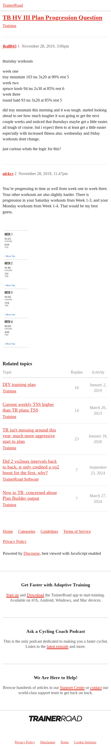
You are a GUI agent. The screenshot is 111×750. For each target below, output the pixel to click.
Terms (64, 742)
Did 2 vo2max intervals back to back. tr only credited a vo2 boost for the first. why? (31, 467)
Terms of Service (77, 531)
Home (8, 531)
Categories (26, 531)
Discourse (31, 553)
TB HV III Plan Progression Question (52, 17)
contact (96, 687)
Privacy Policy (15, 541)
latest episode (57, 646)
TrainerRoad (13, 5)
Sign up (12, 595)
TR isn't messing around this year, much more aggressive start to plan (29, 435)
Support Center (72, 687)
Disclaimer (47, 742)
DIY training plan (19, 384)
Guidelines (49, 531)
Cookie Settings (85, 742)
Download (35, 595)
